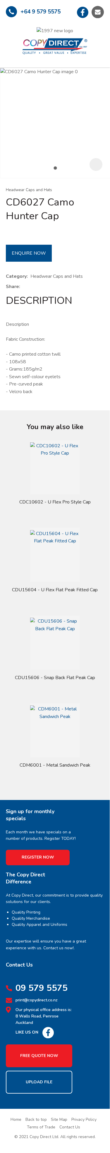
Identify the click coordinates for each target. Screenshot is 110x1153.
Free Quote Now (39, 1055)
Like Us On (27, 1032)
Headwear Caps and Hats (29, 190)
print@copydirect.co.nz (37, 1000)
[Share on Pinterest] (49, 287)
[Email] (41, 287)
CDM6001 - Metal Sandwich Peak (55, 765)
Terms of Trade (41, 1127)
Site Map (59, 1119)
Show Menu (10, 41)
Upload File (39, 1082)
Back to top (36, 1119)
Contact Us (69, 1127)
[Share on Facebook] (24, 287)
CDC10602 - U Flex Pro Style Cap (55, 502)
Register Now (38, 857)
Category (16, 276)
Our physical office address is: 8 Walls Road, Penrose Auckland (44, 1016)
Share (12, 286)
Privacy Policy (84, 1119)
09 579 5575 (42, 988)
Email (98, 12)
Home (16, 1119)
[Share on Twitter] (32, 286)
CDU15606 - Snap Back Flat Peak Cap (55, 677)
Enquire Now (29, 253)
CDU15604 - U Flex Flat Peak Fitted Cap (55, 590)
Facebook (83, 12)
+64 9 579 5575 (40, 12)
